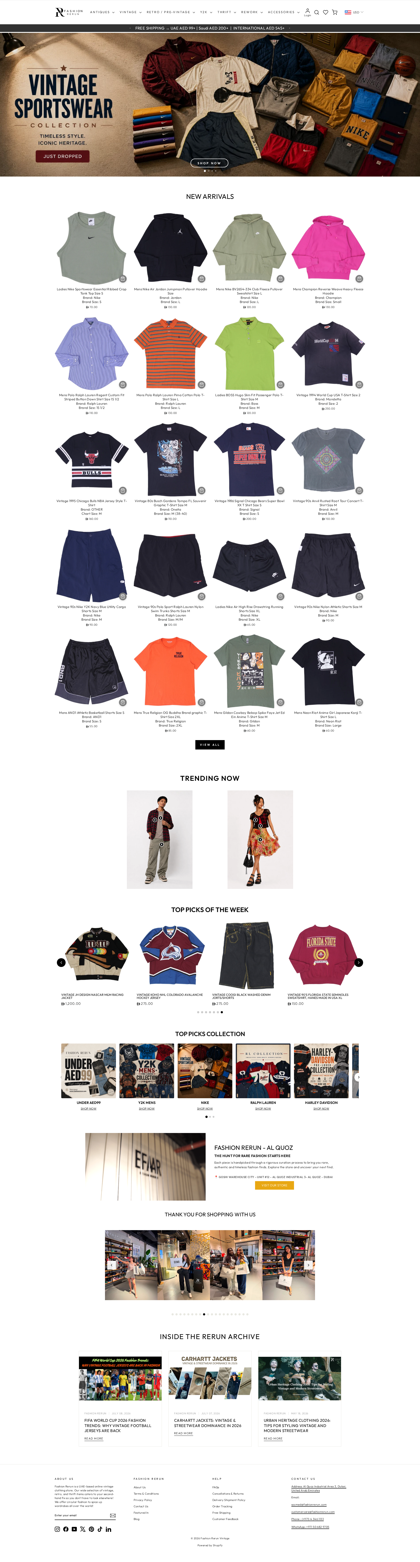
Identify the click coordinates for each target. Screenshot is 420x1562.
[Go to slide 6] (218, 1012)
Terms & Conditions (146, 1493)
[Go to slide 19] (243, 1314)
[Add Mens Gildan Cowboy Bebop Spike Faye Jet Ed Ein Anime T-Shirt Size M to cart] (280, 702)
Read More (93, 1438)
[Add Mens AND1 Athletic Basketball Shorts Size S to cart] (123, 702)
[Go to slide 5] (214, 1012)
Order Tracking (222, 1506)
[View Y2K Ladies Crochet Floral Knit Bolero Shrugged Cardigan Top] (255, 820)
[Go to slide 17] (235, 1314)
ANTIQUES (100, 12)
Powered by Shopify (210, 1545)
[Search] (316, 12)
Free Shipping (221, 1512)
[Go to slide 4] (210, 1012)
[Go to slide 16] (232, 1314)
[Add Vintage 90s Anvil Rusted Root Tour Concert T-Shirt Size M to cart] (359, 490)
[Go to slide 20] (247, 1314)
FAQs (215, 1487)
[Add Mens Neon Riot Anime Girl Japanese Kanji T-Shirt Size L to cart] (359, 702)
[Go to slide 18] (239, 1314)
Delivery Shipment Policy (228, 1500)
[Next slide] (358, 962)
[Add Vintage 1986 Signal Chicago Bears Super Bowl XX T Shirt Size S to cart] (280, 490)
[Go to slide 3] (206, 1012)
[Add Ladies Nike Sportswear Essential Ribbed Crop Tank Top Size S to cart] (123, 279)
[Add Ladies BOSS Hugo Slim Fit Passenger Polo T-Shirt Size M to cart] (280, 385)
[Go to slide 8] (200, 1314)
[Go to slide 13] (220, 1314)
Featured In (141, 1512)
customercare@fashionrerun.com (313, 1511)
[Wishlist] (325, 12)
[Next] (358, 1077)
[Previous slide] (61, 962)
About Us (140, 1487)
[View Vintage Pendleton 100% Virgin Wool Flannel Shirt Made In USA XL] (155, 820)
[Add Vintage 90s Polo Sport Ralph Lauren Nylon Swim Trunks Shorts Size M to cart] (201, 596)
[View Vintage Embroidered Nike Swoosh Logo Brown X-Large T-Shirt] (160, 818)
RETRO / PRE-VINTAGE (169, 12)
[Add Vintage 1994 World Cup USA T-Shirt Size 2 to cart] (359, 385)
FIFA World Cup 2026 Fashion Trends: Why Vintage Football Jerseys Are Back (117, 1425)
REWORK (250, 12)
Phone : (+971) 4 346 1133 (307, 1519)
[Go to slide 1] (198, 1012)
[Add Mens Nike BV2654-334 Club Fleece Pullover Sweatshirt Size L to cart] (280, 279)
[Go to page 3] (213, 1117)
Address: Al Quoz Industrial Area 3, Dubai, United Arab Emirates (318, 1488)
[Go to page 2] (210, 1117)
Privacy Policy (143, 1500)
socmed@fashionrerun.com (309, 1504)
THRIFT (225, 12)
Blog (137, 1519)
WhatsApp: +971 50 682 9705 (310, 1527)
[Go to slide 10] (208, 1314)
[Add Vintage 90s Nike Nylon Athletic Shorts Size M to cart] (359, 596)
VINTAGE (129, 12)
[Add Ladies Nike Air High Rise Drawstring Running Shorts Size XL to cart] (280, 596)
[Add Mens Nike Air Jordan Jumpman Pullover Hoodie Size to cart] (201, 279)
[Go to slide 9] (204, 1314)
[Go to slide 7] (222, 1012)
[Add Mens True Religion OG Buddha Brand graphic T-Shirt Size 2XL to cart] (201, 702)
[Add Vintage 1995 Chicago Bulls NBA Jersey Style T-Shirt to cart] (123, 490)
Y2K (204, 12)
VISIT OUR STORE (274, 1185)
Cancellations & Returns (228, 1493)
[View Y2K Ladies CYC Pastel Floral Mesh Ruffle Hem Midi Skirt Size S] (260, 839)
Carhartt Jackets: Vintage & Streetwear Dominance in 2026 (207, 1423)
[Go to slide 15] (228, 1314)
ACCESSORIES (282, 12)
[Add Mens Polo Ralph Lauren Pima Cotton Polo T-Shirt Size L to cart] (201, 385)
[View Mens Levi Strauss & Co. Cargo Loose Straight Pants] (161, 844)
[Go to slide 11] (212, 1314)
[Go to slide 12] (216, 1314)
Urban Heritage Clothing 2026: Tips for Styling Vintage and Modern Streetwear (297, 1425)
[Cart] (334, 12)
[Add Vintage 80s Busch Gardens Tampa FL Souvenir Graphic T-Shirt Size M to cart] (201, 490)
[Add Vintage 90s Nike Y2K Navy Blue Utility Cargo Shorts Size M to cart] (123, 596)
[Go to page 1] (206, 1117)
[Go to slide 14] (224, 1314)
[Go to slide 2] (202, 1012)
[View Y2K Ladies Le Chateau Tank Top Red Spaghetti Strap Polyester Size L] (260, 826)
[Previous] (61, 1077)
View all (210, 744)
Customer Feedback (225, 1519)
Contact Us (141, 1506)
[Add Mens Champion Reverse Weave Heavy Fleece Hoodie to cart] (359, 279)
